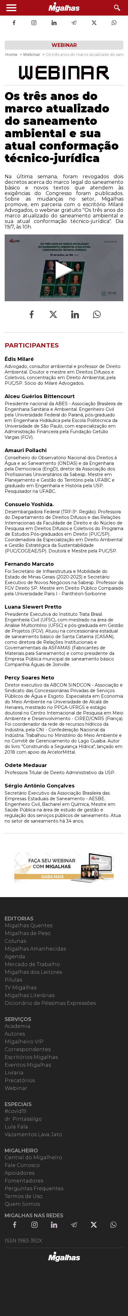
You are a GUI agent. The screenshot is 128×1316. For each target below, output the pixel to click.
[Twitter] (94, 23)
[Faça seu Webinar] (64, 867)
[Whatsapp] (114, 23)
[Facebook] (14, 23)
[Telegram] (74, 23)
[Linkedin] (54, 23)
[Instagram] (34, 23)
